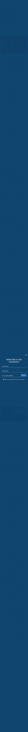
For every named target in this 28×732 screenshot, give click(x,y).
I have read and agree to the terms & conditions (14, 379)
